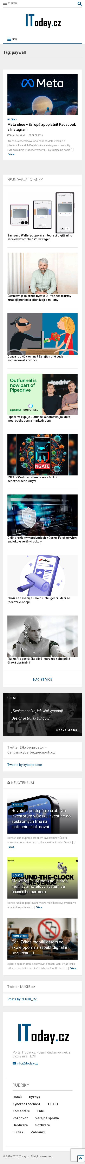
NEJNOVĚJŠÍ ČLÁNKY (25, 180)
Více (11, 154)
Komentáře (20, 936)
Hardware (20, 1125)
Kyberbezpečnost (26, 1104)
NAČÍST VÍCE (42, 680)
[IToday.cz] (42, 28)
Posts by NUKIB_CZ (22, 999)
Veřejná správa (47, 1118)
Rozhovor (20, 1118)
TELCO (52, 1104)
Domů (17, 1097)
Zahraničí (38, 1132)
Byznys (12, 119)
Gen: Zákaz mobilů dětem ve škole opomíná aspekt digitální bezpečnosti (39, 947)
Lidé (40, 1111)
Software (42, 1125)
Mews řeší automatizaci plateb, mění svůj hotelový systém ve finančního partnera (40, 886)
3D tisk (18, 1132)
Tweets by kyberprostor (24, 765)
